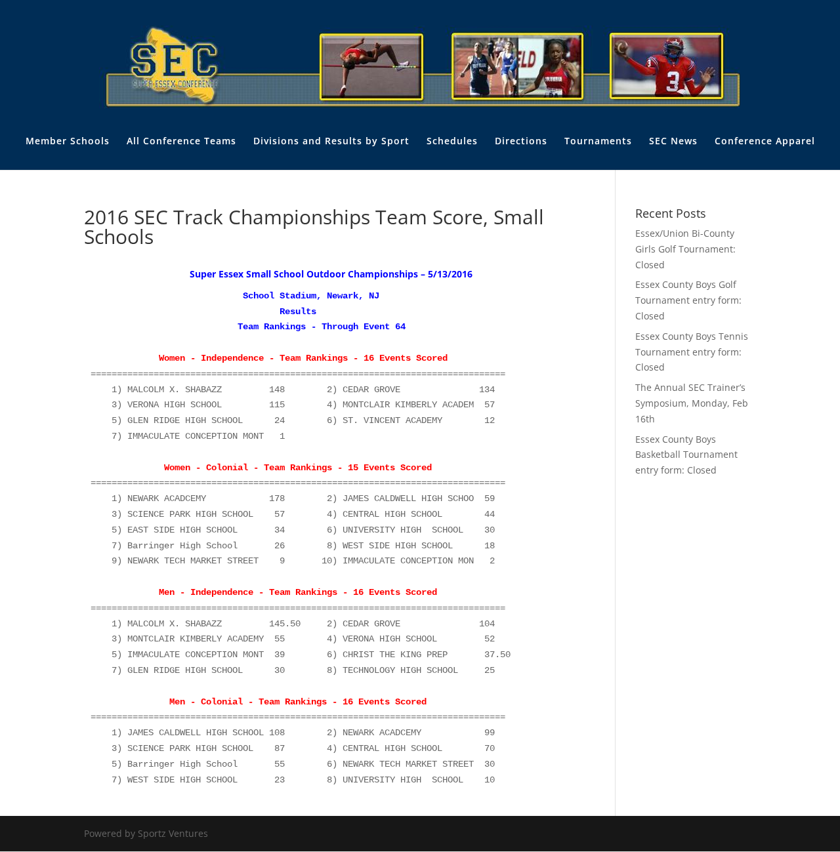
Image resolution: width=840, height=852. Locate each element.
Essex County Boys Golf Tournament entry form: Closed (688, 300)
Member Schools (68, 141)
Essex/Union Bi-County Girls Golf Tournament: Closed (685, 249)
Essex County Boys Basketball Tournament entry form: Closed (686, 455)
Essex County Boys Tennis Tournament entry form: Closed (691, 352)
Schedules (452, 141)
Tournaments (598, 141)
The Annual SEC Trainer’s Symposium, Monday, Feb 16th (691, 403)
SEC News (673, 141)
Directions (521, 141)
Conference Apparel (765, 141)
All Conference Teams (181, 141)
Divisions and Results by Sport (331, 141)
